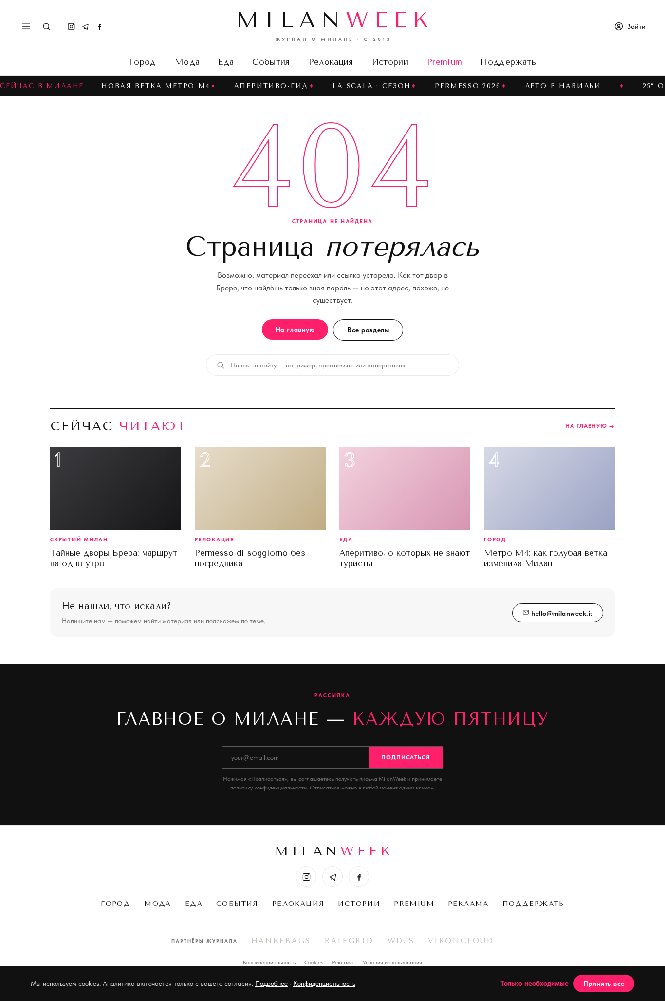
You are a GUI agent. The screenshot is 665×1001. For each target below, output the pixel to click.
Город (142, 62)
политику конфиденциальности (268, 787)
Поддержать (508, 62)
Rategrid (349, 940)
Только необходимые (534, 983)
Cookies (313, 962)
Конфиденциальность (269, 962)
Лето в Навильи (563, 86)
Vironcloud (461, 940)
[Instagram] (71, 26)
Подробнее (271, 983)
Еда (226, 62)
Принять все (604, 983)
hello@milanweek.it (561, 613)
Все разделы (368, 330)
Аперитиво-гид (271, 86)
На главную (295, 329)
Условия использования (392, 962)
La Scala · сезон (371, 86)
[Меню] (26, 26)
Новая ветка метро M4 (155, 86)
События (271, 62)
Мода (187, 62)
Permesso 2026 (468, 86)
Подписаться (405, 757)
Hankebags (281, 940)
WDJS (401, 940)
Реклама (468, 904)
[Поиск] (46, 26)
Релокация (331, 62)
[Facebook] (99, 26)
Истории (390, 62)
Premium (444, 62)
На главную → (590, 426)
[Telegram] (85, 26)
